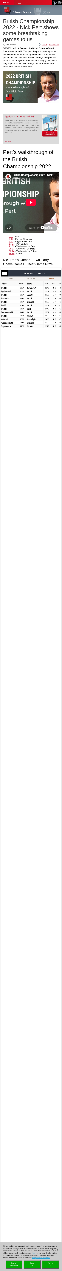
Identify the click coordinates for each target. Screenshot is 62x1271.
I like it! (44, 45)
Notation (31, 279)
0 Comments (54, 45)
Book (11, 279)
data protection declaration (41, 1258)
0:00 (11, 236)
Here (33, 1253)
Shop (6, 3)
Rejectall (32, 1264)
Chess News (22, 12)
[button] (19, 2)
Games (51, 279)
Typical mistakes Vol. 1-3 (19, 116)
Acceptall (50, 1264)
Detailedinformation (14, 1264)
